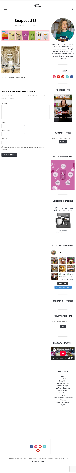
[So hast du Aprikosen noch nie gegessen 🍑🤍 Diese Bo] (62, 260)
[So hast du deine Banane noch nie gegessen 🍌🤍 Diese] (62, 268)
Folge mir (63, 71)
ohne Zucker (62, 390)
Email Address (6, 131)
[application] (63, 353)
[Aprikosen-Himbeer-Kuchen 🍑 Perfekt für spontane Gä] (54, 268)
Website (4, 139)
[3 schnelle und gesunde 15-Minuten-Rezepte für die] (54, 260)
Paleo (63, 395)
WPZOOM (65, 458)
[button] (5, 9)
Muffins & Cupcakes (63, 388)
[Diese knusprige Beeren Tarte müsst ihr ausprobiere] (54, 276)
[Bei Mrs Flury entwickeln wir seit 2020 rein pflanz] (70, 276)
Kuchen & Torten (63, 383)
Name (3, 122)
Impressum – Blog (38, 461)
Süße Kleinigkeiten (62, 402)
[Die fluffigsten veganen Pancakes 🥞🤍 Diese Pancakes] (62, 276)
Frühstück (62, 381)
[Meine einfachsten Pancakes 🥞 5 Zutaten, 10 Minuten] (70, 260)
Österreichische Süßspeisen (63, 398)
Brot (62, 376)
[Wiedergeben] (53, 358)
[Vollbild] (72, 358)
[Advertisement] (63, 424)
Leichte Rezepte (62, 386)
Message (4, 103)
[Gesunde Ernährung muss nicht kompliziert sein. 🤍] (70, 268)
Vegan (63, 405)
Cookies (63, 378)
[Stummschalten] (69, 358)
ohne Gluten (62, 393)
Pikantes (63, 400)
